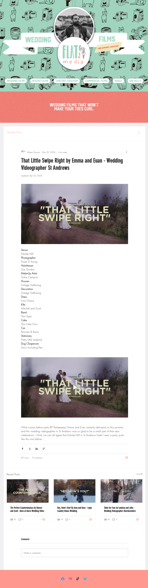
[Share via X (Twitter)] (29, 448)
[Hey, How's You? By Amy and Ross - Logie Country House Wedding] (75, 491)
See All (140, 473)
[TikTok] (77, 579)
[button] (138, 132)
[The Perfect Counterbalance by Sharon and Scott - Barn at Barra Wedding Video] (28, 491)
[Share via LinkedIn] (36, 448)
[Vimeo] (85, 579)
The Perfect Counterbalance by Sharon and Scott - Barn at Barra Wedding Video (27, 509)
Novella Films (14, 132)
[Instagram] (70, 579)
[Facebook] (63, 579)
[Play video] (74, 387)
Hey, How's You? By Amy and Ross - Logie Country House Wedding (74, 509)
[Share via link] (43, 448)
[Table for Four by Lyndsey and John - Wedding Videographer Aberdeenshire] (121, 491)
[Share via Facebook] (22, 448)
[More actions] (126, 152)
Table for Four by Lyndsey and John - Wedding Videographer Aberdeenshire (120, 509)
